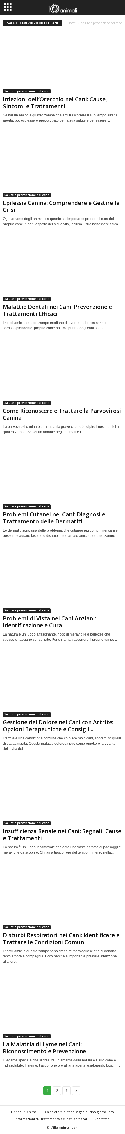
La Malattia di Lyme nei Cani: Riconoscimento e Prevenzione (44, 1048)
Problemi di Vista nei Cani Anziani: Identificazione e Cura (49, 622)
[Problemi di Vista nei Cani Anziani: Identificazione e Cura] (62, 581)
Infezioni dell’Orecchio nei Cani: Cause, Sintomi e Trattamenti (55, 103)
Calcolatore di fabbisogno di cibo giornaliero (79, 1112)
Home (72, 23)
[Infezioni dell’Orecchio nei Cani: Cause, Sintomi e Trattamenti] (62, 61)
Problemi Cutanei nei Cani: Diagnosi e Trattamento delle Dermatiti (54, 518)
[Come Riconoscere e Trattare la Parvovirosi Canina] (62, 373)
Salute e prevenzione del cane (26, 91)
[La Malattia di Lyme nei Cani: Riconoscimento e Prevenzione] (62, 1006)
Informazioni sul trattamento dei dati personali (51, 1119)
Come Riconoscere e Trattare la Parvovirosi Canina (62, 414)
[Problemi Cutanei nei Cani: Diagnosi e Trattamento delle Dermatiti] (62, 477)
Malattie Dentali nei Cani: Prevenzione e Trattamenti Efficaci (57, 310)
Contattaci (102, 1119)
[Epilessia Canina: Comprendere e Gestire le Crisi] (62, 165)
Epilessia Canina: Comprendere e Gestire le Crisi (61, 206)
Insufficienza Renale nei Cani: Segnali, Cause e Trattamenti (62, 834)
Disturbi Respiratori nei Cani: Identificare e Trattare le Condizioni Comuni (61, 938)
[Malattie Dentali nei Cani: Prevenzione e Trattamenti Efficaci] (62, 269)
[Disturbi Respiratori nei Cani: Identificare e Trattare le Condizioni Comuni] (62, 897)
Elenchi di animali (24, 1112)
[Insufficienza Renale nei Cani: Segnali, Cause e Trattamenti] (62, 794)
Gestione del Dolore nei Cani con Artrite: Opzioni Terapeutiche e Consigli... (58, 726)
